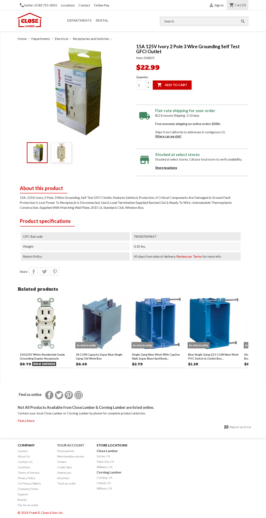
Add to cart (172, 84)
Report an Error (237, 427)
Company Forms (28, 489)
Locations (68, 5)
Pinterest (55, 271)
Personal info (65, 451)
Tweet (44, 271)
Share (33, 271)
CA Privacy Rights (29, 483)
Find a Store (26, 421)
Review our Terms (189, 256)
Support (23, 494)
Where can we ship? (168, 136)
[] (239, 17)
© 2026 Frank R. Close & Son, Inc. (40, 512)
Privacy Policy (26, 478)
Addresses (64, 472)
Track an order (66, 483)
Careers (23, 451)
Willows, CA (104, 488)
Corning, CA (104, 477)
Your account (70, 445)
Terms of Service (28, 472)
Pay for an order (28, 505)
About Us (24, 456)
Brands (22, 499)
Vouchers (63, 478)
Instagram (78, 395)
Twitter (59, 395)
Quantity (142, 77)
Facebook (49, 395)
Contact (84, 5)
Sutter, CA (103, 456)
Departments (79, 20)
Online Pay (101, 5)
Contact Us (25, 462)
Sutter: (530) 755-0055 (38, 5)
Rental (102, 20)
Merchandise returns (70, 456)
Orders (61, 462)
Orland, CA (104, 483)
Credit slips (64, 467)
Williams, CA (105, 467)
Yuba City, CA (105, 461)
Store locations (166, 167)
